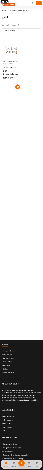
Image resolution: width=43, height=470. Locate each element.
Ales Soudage (8, 427)
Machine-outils (8, 451)
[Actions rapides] (21, 463)
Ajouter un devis (39, 3)
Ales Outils (7, 424)
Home (4, 10)
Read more (17, 86)
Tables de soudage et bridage (13, 459)
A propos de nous (9, 351)
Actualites (6, 365)
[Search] (32, 3)
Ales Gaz (6, 431)
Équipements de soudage (12, 448)
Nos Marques (7, 354)
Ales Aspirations (8, 416)
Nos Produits (7, 362)
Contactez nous (8, 358)
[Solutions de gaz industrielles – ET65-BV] (11, 51)
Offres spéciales (9, 373)
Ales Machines (8, 420)
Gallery (5, 369)
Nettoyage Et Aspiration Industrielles (15, 455)
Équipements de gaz (10, 444)
